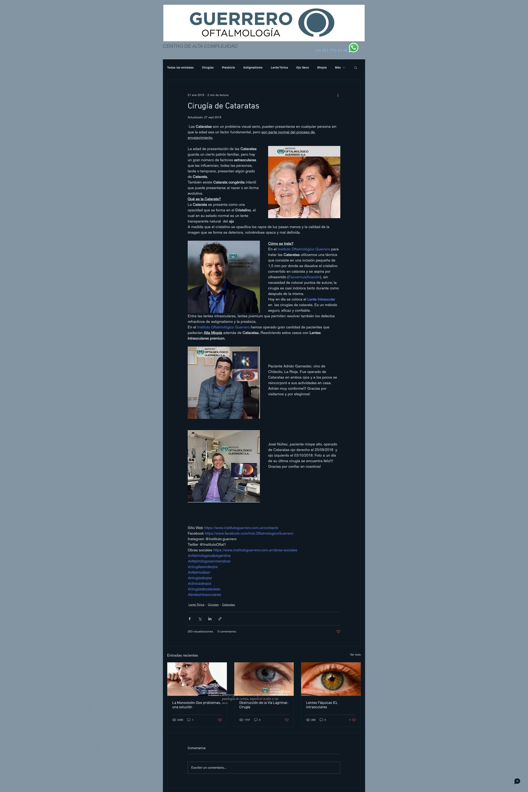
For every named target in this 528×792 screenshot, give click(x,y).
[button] (356, 67)
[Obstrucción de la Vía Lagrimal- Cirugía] (264, 679)
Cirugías (208, 67)
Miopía (322, 67)
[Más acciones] (337, 94)
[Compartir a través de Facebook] (190, 619)
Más (338, 67)
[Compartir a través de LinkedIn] (210, 619)
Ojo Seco (302, 67)
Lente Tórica (279, 67)
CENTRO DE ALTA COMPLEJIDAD (200, 46)
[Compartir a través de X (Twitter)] (200, 619)
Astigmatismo (253, 67)
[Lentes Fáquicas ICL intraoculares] (331, 679)
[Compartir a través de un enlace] (220, 619)
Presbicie (228, 67)
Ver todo (355, 654)
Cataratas (228, 604)
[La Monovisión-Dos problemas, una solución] (197, 679)
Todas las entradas (180, 67)
